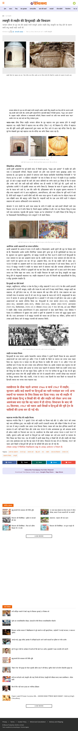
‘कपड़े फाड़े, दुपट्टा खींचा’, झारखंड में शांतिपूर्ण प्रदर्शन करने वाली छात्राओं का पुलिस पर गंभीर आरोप (39, 640)
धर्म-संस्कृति (8, 16)
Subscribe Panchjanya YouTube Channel (39, 470)
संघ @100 (24, 8)
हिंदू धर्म (38, 452)
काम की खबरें (43, 8)
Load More (39, 536)
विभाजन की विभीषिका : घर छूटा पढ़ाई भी (62, 526)
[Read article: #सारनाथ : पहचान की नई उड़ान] (45, 520)
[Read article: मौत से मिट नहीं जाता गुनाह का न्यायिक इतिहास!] (6, 688)
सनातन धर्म (30, 452)
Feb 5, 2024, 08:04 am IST (34, 31)
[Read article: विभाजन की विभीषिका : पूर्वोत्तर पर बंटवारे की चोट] (6, 520)
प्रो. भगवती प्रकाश (18, 31)
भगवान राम (65, 452)
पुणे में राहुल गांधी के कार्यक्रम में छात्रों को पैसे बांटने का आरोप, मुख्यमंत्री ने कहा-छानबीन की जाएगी (40, 649)
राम (43, 452)
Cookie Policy (22, 722)
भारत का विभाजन (55, 452)
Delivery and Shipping (56, 722)
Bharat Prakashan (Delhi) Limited (14, 725)
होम (5, 8)
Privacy (4, 722)
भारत (10, 8)
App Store (59, 472)
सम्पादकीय (33, 8)
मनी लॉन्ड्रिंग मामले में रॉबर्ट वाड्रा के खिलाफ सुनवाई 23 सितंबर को (30, 611)
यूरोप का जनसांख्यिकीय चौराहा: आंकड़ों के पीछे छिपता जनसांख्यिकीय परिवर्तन (34, 621)
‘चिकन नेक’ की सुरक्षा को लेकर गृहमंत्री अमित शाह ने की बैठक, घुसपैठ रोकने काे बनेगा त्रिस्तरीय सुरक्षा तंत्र (42, 668)
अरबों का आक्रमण (13, 452)
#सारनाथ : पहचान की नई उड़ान (59, 518)
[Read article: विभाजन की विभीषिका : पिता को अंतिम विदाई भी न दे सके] (6, 527)
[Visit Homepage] (39, 3)
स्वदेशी (51, 8)
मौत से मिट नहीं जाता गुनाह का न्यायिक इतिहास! (25, 687)
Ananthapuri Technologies (21, 727)
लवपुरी (15, 455)
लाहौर (47, 452)
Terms (12, 722)
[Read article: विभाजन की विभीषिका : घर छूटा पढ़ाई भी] (45, 527)
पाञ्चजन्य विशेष (7, 455)
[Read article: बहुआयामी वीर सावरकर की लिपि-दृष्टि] (6, 512)
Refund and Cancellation (38, 722)
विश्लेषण (67, 8)
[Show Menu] (3, 3)
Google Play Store (47, 472)
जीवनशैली (59, 8)
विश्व (16, 8)
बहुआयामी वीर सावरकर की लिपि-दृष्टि (23, 510)
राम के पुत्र (22, 452)
